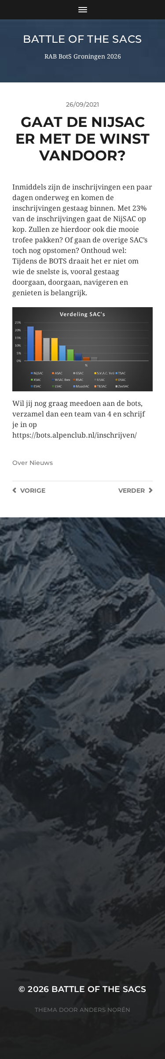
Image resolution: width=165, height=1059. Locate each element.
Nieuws (41, 463)
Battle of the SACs (82, 39)
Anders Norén (105, 1009)
